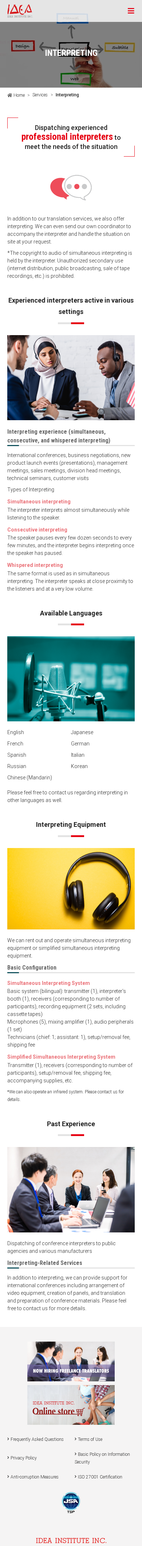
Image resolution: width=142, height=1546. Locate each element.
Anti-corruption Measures (35, 1477)
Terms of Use (90, 1439)
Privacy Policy (24, 1458)
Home (18, 95)
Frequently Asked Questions (37, 1439)
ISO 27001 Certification (100, 1477)
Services (40, 94)
